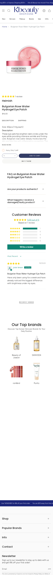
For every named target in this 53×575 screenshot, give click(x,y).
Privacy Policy (38, 574)
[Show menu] (3, 11)
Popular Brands (12, 528)
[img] (13, 263)
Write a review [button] (26, 247)
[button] (8, 96)
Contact (7, 546)
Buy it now (26, 161)
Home (4, 27)
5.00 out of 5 (33, 220)
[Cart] (49, 11)
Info (4, 537)
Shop (5, 518)
